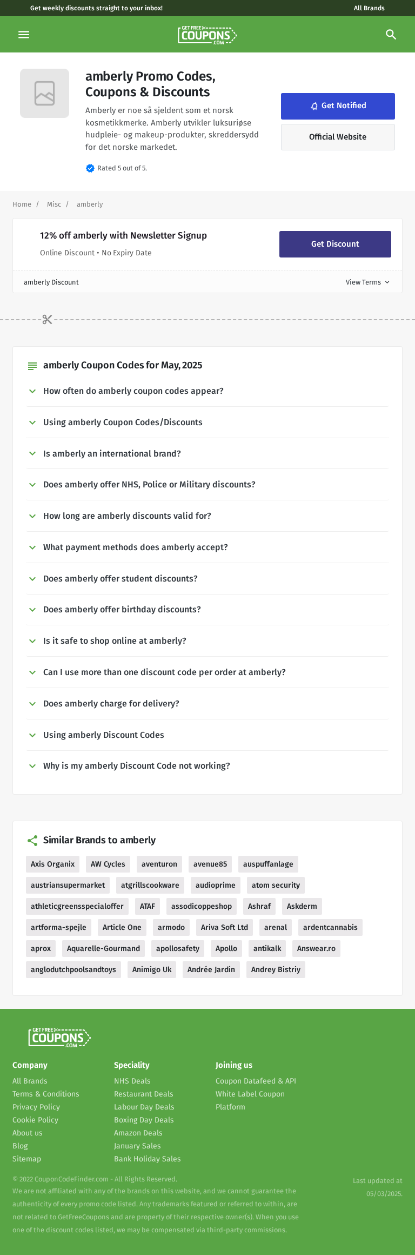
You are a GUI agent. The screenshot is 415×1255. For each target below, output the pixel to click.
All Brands (369, 8)
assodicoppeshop (201, 906)
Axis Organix (53, 864)
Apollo (226, 948)
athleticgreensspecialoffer (77, 906)
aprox (41, 948)
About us (27, 1133)
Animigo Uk (151, 969)
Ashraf (259, 906)
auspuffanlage (268, 864)
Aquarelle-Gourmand (103, 948)
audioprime (216, 885)
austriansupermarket (68, 885)
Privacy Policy (36, 1107)
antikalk (267, 948)
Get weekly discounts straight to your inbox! (96, 8)
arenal (275, 927)
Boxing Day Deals (144, 1120)
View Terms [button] (368, 282)
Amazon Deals (138, 1133)
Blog (20, 1146)
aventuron (159, 864)
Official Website (337, 137)
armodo (171, 927)
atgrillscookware (150, 885)
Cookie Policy (35, 1120)
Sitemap (26, 1159)
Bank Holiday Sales (147, 1159)
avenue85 (210, 864)
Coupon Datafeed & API (256, 1081)
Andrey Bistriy (275, 969)
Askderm (302, 906)
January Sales (137, 1146)
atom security (276, 885)
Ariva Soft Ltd (224, 927)
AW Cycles (108, 864)
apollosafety (177, 948)
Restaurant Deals (143, 1094)
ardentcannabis (330, 927)
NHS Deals (132, 1081)
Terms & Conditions (45, 1094)
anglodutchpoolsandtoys (73, 969)
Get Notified (337, 106)
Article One (122, 927)
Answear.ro (316, 948)
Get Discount (335, 244)
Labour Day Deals (144, 1107)
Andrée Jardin (211, 969)
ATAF (147, 906)
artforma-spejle (58, 927)
